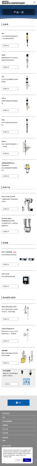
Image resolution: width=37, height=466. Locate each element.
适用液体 (5, 425)
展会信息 (5, 437)
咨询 (19, 402)
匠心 (4, 417)
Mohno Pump (7, 446)
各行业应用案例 (7, 421)
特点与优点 (6, 413)
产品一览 (5, 429)
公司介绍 (5, 433)
